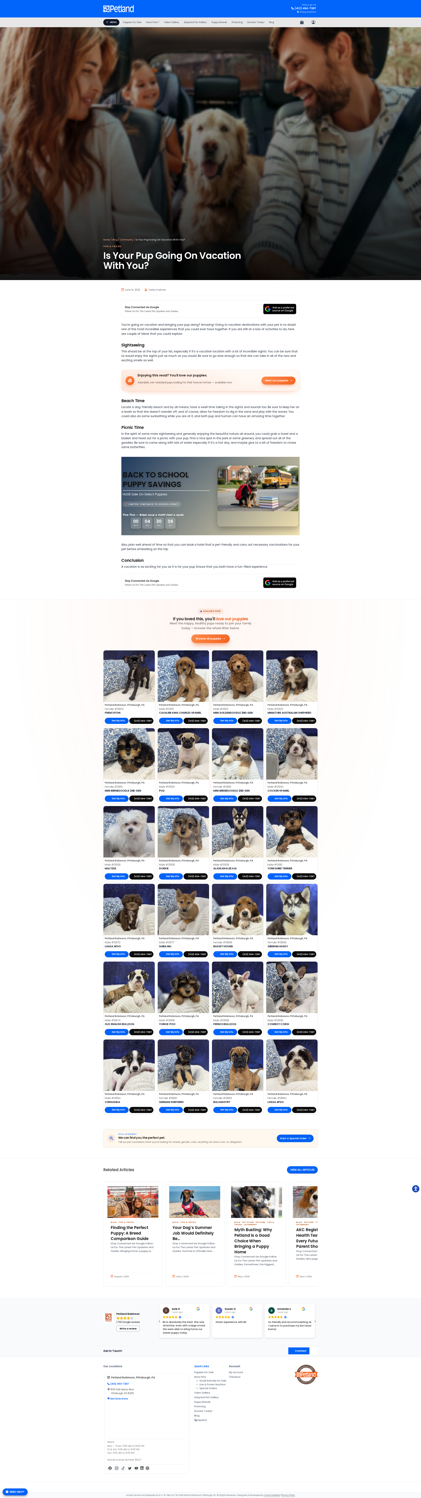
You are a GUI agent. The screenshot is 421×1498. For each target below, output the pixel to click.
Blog (271, 22)
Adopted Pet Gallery (195, 22)
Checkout (235, 1377)
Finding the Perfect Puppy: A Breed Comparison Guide (130, 1233)
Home (106, 239)
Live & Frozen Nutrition (212, 1384)
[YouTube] (136, 1468)
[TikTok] (123, 1468)
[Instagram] (116, 1468)
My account (236, 1372)
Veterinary (250, 1224)
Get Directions (119, 1398)
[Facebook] (110, 1468)
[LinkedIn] (142, 1468)
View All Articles (302, 1170)
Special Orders (208, 1388)
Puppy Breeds (219, 22)
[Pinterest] (147, 1468)
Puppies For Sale (132, 22)
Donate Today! (255, 22)
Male (166, 709)
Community (126, 239)
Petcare (260, 1222)
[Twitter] (129, 1468)
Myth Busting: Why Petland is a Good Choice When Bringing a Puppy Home (253, 1241)
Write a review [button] (128, 1328)
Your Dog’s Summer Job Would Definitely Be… (193, 1233)
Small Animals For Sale (212, 1380)
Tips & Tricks (112, 246)
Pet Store (248, 1222)
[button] (159, 1321)
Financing (237, 22)
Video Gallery (171, 22)
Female (114, 709)
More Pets (152, 22)
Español (202, 1420)
